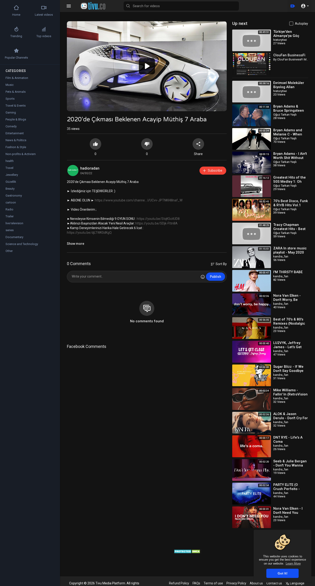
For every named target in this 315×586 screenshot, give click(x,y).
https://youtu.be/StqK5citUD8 (158, 219)
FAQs (196, 583)
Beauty (10, 188)
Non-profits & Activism (21, 154)
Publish (215, 276)
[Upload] (292, 6)
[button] (305, 6)
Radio (9, 209)
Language (296, 583)
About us (256, 583)
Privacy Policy (236, 583)
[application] (147, 66)
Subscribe (215, 170)
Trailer (10, 216)
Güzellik (11, 181)
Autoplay (301, 23)
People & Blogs (16, 119)
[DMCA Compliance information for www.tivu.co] (187, 551)
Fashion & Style (16, 147)
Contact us (274, 583)
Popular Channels (16, 57)
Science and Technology (22, 244)
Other (9, 251)
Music (10, 85)
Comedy (11, 126)
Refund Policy (179, 583)
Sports (10, 98)
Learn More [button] (293, 563)
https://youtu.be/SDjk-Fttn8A (156, 223)
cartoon (11, 202)
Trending (16, 36)
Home (16, 14)
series (10, 230)
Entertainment (15, 133)
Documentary (14, 237)
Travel (9, 168)
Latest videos (44, 14)
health (10, 161)
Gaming (11, 112)
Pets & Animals (16, 91)
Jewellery (12, 174)
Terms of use (213, 583)
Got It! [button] (283, 573)
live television (14, 223)
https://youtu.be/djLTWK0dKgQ (89, 232)
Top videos (43, 36)
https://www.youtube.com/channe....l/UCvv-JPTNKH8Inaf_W (138, 200)
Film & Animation (17, 78)
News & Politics (16, 140)
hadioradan (89, 168)
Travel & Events (16, 105)
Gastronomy (14, 195)
